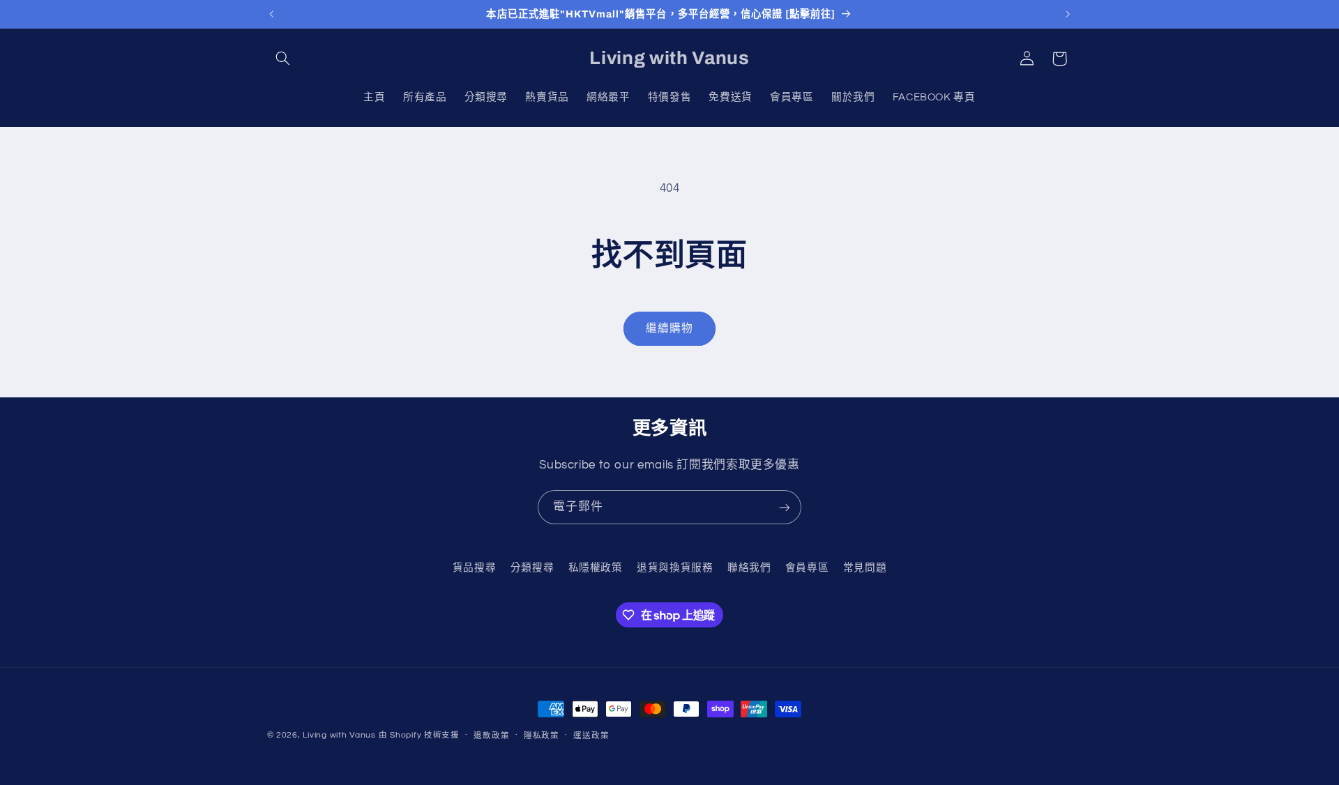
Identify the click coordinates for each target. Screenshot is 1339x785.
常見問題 (865, 568)
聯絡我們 (749, 568)
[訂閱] (785, 507)
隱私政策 (541, 736)
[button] (283, 59)
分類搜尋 (532, 568)
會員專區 (807, 568)
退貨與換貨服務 (675, 568)
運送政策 (591, 736)
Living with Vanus (339, 735)
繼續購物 (669, 328)
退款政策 (491, 736)
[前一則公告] (271, 14)
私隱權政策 (595, 568)
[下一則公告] (1067, 14)
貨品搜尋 (475, 568)
